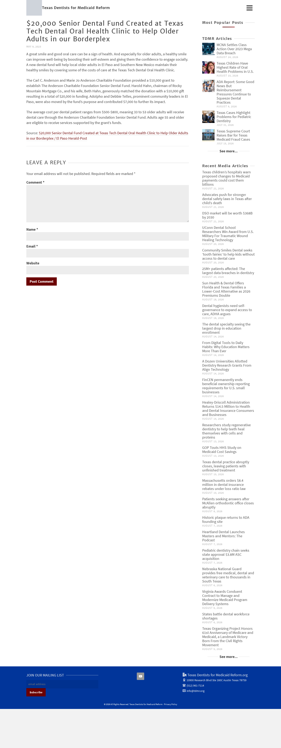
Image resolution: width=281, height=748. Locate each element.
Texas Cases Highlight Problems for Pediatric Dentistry (234, 116)
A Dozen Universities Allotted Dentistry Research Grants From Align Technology (226, 365)
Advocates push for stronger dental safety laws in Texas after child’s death (227, 198)
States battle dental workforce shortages (226, 616)
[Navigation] (249, 8)
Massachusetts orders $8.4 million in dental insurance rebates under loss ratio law (224, 484)
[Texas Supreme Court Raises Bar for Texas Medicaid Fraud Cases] (208, 135)
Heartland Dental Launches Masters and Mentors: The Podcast (223, 535)
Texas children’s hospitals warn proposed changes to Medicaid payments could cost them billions (226, 178)
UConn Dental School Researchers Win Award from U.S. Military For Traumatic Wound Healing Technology (228, 233)
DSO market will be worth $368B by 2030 (227, 215)
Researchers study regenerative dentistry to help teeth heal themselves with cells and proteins (226, 431)
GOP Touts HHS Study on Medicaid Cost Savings (221, 449)
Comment (35, 182)
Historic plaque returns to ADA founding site (225, 519)
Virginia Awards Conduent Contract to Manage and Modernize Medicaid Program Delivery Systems (224, 597)
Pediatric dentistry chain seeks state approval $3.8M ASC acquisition (225, 554)
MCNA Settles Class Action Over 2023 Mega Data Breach (234, 48)
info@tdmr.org (195, 691)
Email (32, 246)
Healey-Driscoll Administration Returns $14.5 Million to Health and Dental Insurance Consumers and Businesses (228, 408)
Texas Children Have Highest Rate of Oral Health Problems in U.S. (235, 67)
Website (32, 263)
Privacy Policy (170, 704)
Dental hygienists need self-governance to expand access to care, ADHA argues (227, 309)
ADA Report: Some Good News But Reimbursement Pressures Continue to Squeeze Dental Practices (235, 92)
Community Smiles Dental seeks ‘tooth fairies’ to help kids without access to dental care (228, 254)
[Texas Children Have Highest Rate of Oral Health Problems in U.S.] (208, 67)
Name (32, 229)
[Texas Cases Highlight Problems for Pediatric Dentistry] (208, 117)
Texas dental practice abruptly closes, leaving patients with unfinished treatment (225, 466)
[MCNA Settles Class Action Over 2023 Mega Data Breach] (208, 49)
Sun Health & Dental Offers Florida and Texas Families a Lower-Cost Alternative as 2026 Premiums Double (226, 289)
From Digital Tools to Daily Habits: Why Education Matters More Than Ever (226, 346)
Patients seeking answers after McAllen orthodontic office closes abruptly (228, 503)
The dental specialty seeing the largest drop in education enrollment (226, 328)
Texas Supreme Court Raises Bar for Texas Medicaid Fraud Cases (233, 135)
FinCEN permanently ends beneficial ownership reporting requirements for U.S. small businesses (226, 385)
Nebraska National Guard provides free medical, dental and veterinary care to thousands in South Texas (228, 575)
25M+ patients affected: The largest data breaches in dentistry (228, 270)
